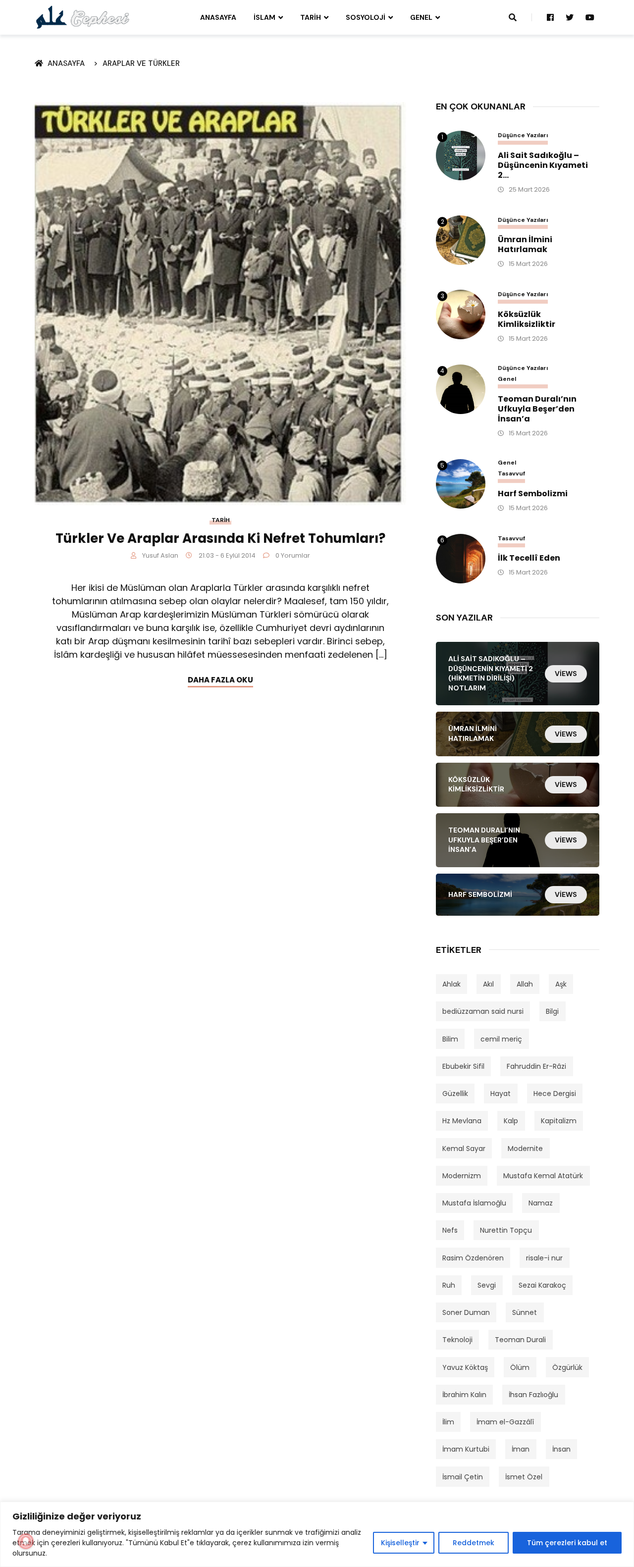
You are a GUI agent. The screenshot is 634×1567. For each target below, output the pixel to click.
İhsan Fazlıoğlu (533, 1395)
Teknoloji (457, 1340)
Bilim (450, 1039)
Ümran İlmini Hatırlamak (525, 245)
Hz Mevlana (461, 1121)
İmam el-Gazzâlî (505, 1422)
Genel (421, 17)
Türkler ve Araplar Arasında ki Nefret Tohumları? (220, 538)
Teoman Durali (520, 1340)
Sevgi (486, 1285)
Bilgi (552, 1011)
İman (520, 1449)
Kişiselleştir (400, 1543)
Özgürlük (567, 1367)
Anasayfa (218, 17)
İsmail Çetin (462, 1477)
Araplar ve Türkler (141, 63)
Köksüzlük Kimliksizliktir (526, 319)
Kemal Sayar (463, 1148)
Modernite (525, 1148)
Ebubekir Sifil (463, 1066)
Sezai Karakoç (542, 1285)
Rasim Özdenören (473, 1258)
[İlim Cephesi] (83, 17)
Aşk (561, 984)
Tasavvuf (511, 473)
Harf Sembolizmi (533, 494)
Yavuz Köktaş (465, 1367)
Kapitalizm (559, 1121)
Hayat (500, 1093)
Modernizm (461, 1176)
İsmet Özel (523, 1477)
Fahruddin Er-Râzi (536, 1066)
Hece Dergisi (554, 1093)
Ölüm (519, 1367)
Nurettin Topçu (506, 1230)
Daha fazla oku (220, 680)
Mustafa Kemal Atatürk (543, 1176)
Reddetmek (473, 1543)
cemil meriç (501, 1039)
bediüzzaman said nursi (483, 1011)
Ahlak (451, 984)
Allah (525, 984)
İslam (264, 17)
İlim (448, 1422)
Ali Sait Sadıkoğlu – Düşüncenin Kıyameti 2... (543, 165)
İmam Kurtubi (465, 1449)
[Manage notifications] (26, 1541)
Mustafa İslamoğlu (474, 1203)
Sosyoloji (365, 17)
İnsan (561, 1449)
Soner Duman (466, 1312)
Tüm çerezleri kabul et (567, 1543)
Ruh (448, 1285)
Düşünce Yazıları (523, 135)
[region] (317, 1534)
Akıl (488, 984)
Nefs (450, 1230)
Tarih (310, 17)
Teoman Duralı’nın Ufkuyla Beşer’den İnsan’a (537, 409)
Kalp (511, 1121)
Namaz (540, 1203)
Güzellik (455, 1093)
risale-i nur (544, 1258)
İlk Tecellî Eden (529, 558)
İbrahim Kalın (464, 1395)
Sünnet (524, 1312)
